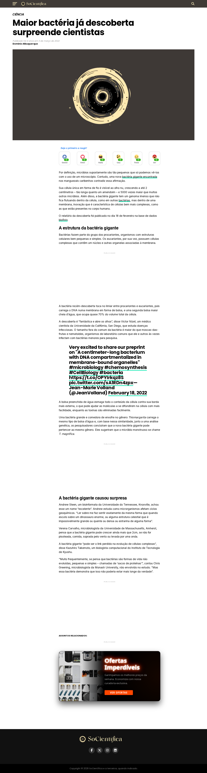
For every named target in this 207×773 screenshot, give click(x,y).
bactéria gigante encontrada (139, 176)
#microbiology (86, 367)
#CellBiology (83, 372)
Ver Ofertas (118, 692)
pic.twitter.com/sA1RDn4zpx (101, 382)
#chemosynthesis (125, 367)
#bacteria (111, 372)
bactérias (124, 200)
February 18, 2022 (127, 393)
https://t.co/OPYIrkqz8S (96, 377)
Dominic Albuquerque (25, 43)
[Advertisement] (109, 275)
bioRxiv (63, 219)
